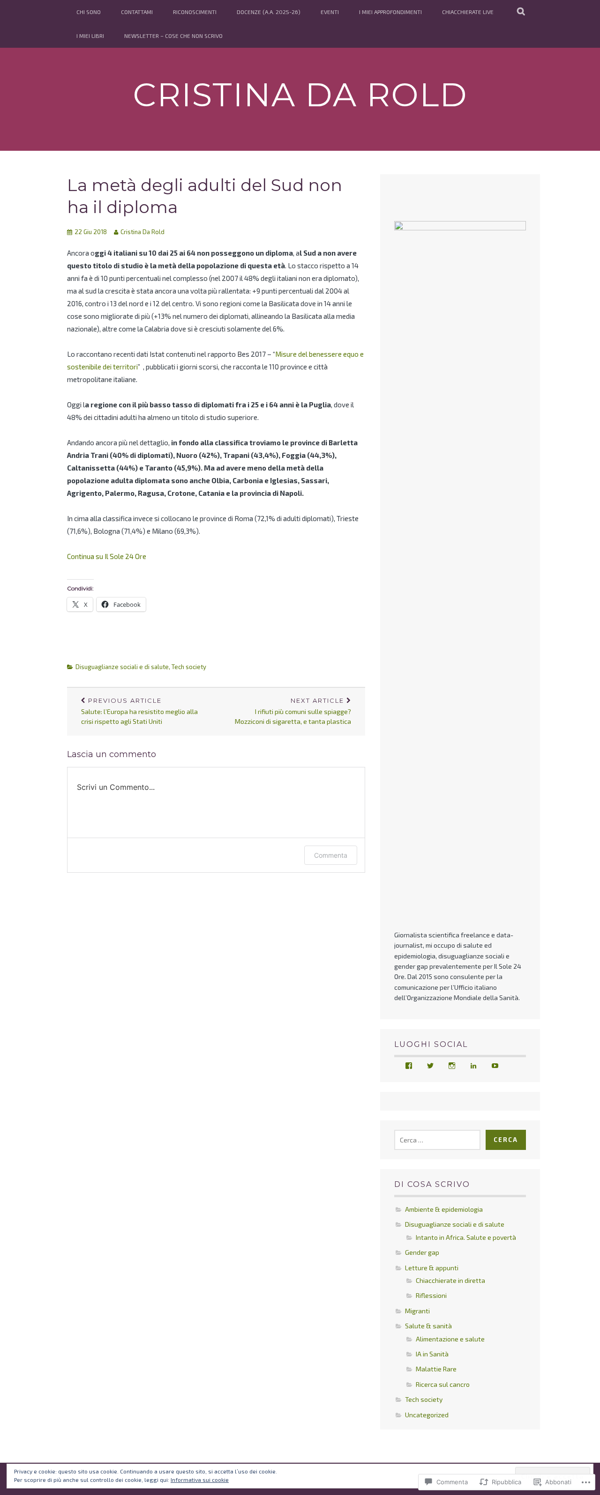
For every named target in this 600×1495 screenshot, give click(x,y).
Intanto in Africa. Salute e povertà (466, 1237)
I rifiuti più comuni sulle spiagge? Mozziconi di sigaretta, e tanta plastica (293, 711)
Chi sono (88, 11)
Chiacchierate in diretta (450, 1280)
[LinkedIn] (473, 1065)
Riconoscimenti (195, 11)
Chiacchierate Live (468, 11)
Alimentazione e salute (450, 1339)
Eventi (330, 11)
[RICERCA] (521, 11)
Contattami (137, 11)
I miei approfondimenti (390, 11)
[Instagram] (452, 1065)
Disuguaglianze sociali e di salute (122, 666)
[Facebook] (408, 1065)
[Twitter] (430, 1065)
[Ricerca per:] (437, 1140)
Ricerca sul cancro (443, 1384)
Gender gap (422, 1252)
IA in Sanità (432, 1354)
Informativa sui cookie (200, 1479)
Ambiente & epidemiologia (444, 1209)
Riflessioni (431, 1295)
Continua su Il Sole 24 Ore (106, 556)
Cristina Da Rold (300, 94)
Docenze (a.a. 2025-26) (268, 11)
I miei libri (90, 35)
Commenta (330, 855)
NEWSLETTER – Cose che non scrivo (173, 35)
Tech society (189, 666)
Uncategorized (427, 1415)
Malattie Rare (436, 1369)
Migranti (417, 1311)
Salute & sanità (428, 1326)
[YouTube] (495, 1065)
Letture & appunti (431, 1268)
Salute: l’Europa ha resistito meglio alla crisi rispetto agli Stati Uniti (139, 711)
